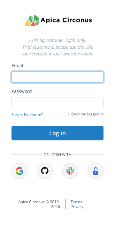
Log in (57, 133)
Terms (76, 201)
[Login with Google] (19, 171)
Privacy (77, 206)
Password (22, 91)
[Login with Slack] (70, 171)
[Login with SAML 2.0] (95, 171)
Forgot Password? (27, 114)
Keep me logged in (87, 113)
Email (17, 66)
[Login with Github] (45, 171)
